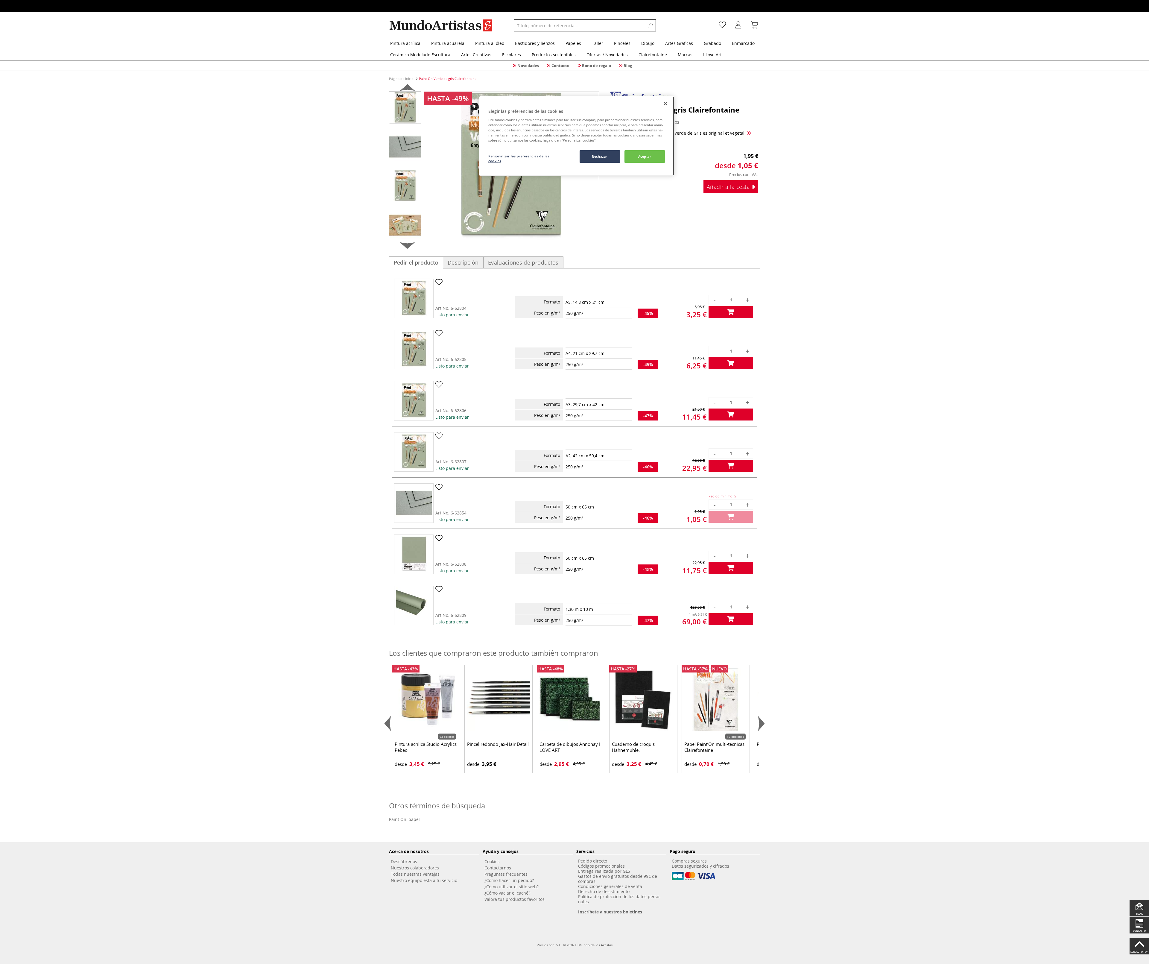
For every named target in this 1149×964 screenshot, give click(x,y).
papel (414, 819)
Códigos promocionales (601, 866)
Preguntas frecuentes (506, 874)
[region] (576, 136)
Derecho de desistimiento (604, 891)
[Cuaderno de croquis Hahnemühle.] (643, 699)
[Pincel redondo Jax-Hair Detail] (498, 699)
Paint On (398, 819)
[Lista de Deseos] (722, 25)
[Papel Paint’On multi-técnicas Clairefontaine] (715, 699)
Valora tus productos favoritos (514, 899)
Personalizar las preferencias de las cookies (518, 158)
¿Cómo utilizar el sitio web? (511, 886)
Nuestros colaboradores (415, 868)
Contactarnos (497, 868)
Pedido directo (592, 861)
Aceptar (644, 156)
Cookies (492, 861)
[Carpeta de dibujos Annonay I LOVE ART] (570, 699)
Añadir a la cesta (729, 186)
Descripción (463, 262)
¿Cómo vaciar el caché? (507, 893)
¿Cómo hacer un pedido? (509, 880)
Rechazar (599, 156)
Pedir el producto (416, 262)
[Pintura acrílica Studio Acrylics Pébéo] (426, 699)
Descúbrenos (404, 861)
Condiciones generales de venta (610, 886)
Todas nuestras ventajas (415, 874)
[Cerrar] (665, 103)
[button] (407, 89)
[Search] (650, 25)
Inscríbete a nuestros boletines (610, 912)
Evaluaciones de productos (523, 262)
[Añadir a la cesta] (731, 312)
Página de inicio (401, 78)
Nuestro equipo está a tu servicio (424, 880)
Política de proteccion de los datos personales (619, 899)
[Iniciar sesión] (738, 25)
